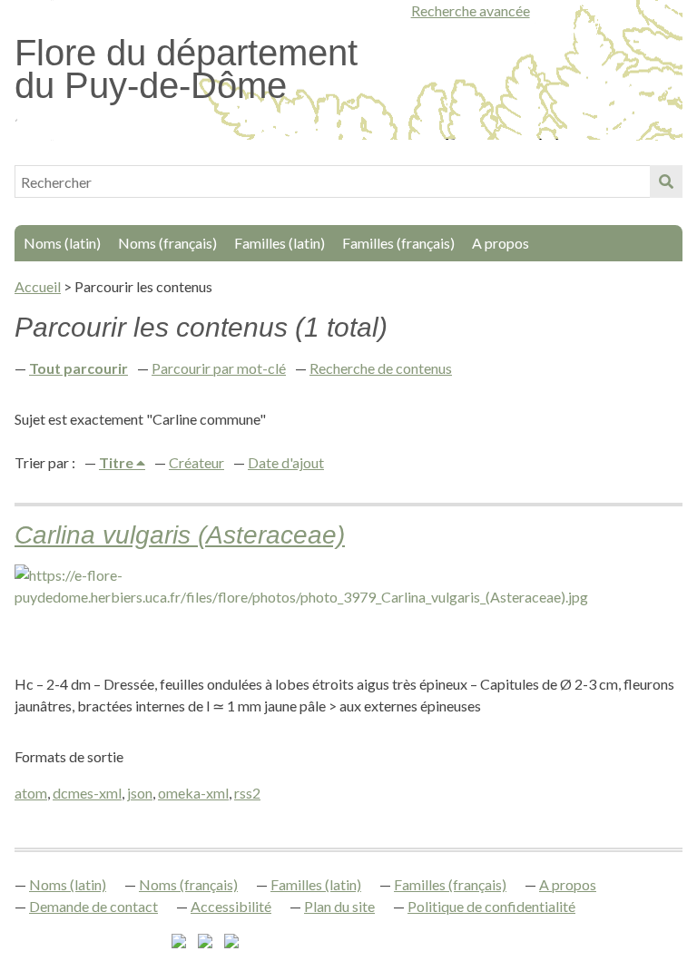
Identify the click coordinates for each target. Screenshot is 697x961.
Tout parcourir (78, 368)
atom (31, 792)
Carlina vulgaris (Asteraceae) (180, 535)
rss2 (247, 792)
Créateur (196, 462)
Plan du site (339, 906)
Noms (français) (167, 242)
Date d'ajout (286, 462)
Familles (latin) (279, 242)
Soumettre (666, 181)
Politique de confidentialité (491, 906)
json (139, 792)
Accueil (38, 286)
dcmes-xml (87, 792)
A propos (500, 242)
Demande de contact (93, 906)
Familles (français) (398, 242)
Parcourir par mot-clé (219, 368)
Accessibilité (231, 906)
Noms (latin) (62, 242)
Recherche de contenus (380, 368)
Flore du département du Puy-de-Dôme (186, 69)
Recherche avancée (470, 10)
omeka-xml (193, 792)
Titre (117, 462)
